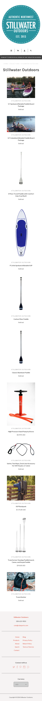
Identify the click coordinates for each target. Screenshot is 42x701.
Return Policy (27, 644)
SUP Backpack (21, 506)
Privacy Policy (27, 640)
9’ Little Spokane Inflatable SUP (21, 265)
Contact (16, 650)
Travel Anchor (21, 597)
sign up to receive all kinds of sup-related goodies (21, 57)
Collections (14, 63)
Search (17, 647)
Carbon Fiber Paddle (21, 319)
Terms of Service (28, 647)
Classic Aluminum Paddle (21, 372)
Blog (24, 637)
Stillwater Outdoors (21, 101)
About (17, 644)
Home (6, 63)
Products (16, 640)
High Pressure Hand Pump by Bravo (21, 431)
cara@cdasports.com (21, 625)
